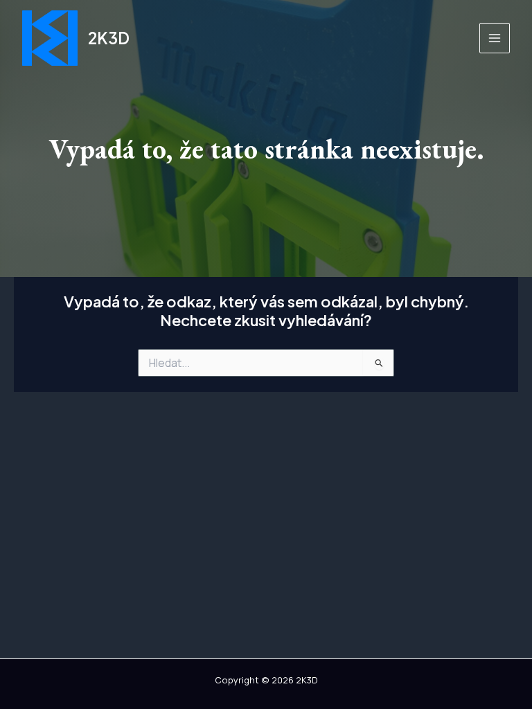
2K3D (109, 38)
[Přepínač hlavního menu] (494, 38)
